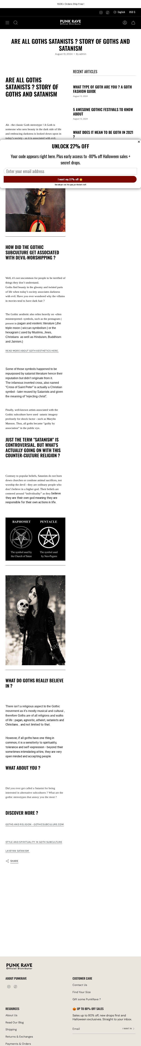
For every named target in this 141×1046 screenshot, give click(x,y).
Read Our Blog (15, 1022)
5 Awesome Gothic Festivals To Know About (103, 111)
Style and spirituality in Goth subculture (34, 842)
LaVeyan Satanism (18, 850)
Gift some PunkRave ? (87, 999)
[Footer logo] (19, 967)
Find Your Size (82, 992)
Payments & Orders (18, 1044)
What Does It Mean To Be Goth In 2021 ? (103, 134)
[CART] (133, 22)
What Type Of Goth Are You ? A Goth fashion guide (102, 89)
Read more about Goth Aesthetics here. (32, 350)
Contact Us (80, 985)
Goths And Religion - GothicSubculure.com (35, 824)
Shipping (11, 1029)
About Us (11, 1015)
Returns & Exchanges (19, 1036)
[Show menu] (7, 22)
